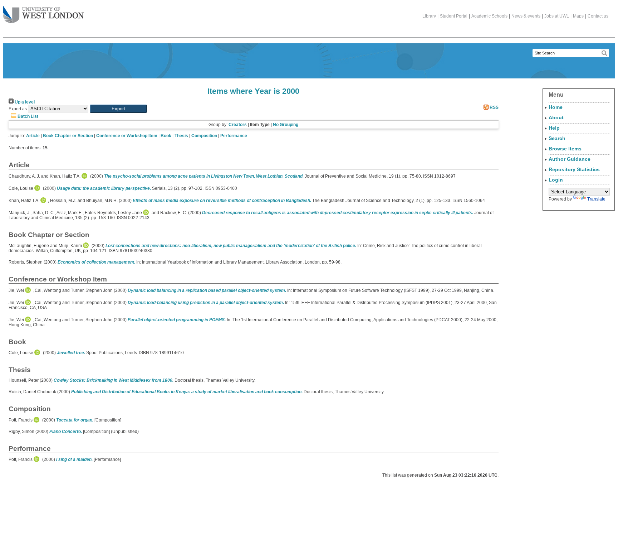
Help (554, 128)
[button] (118, 109)
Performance (233, 135)
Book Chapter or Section (68, 135)
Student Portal (453, 16)
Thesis (181, 135)
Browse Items (565, 148)
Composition (204, 135)
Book (166, 135)
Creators (238, 124)
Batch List (27, 116)
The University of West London (43, 15)
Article (33, 135)
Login (556, 180)
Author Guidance (569, 159)
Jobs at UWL (556, 16)
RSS (494, 107)
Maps (578, 16)
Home (556, 107)
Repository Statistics (574, 169)
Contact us (598, 16)
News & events (525, 16)
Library (429, 16)
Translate (596, 199)
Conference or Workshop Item (126, 135)
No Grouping (285, 124)
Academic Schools (489, 16)
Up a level (24, 102)
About (556, 117)
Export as (18, 108)
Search (557, 138)
